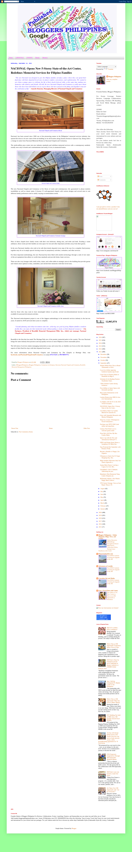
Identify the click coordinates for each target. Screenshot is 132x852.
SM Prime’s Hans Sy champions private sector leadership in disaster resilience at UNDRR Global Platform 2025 (108, 664)
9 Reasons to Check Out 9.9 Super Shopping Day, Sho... (110, 457)
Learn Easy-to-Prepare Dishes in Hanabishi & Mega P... (109, 375)
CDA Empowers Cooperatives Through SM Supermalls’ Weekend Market (113, 756)
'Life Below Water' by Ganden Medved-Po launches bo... (109, 411)
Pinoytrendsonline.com (106, 554)
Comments (102, 180)
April (102, 500)
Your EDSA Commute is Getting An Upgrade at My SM (113, 557)
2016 (100, 524)
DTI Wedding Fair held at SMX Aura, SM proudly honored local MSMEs (113, 717)
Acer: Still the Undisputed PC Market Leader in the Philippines (113, 684)
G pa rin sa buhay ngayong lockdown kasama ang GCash (109, 371)
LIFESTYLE (20, 58)
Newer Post (14, 428)
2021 (100, 352)
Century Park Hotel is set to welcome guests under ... (108, 429)
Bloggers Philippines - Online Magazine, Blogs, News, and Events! (108, 536)
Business (45, 58)
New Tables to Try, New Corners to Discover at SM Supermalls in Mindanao (112, 596)
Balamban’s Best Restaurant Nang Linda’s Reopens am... (110, 475)
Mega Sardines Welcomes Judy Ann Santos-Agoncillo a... (110, 461)
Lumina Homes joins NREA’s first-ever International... (110, 398)
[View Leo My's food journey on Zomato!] (107, 608)
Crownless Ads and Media (107, 578)
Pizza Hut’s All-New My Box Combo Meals (108, 434)
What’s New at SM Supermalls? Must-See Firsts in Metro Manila (113, 700)
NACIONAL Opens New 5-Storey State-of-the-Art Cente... (110, 407)
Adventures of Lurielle (106, 566)
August (102, 488)
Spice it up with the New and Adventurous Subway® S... (109, 438)
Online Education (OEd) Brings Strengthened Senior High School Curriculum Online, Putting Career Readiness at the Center (108, 545)
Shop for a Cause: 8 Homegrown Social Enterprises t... (109, 420)
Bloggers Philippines (35, 365)
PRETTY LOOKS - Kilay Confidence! (112, 628)
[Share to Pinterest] (49, 362)
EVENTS (29, 58)
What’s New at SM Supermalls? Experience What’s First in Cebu (114, 645)
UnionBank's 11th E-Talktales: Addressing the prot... (109, 470)
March (102, 503)
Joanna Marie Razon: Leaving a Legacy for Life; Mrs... (109, 466)
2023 (100, 346)
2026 (100, 337)
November (103, 357)
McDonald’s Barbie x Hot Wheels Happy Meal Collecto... (110, 479)
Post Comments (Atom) (26, 432)
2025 (100, 340)
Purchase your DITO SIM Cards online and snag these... (109, 425)
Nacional (58, 365)
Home (11, 58)
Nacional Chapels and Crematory (70, 365)
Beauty (37, 58)
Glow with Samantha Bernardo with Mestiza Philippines (110, 416)
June (101, 494)
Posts (100, 176)
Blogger (74, 828)
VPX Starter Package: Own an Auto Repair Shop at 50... (110, 484)
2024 (100, 343)
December (103, 354)
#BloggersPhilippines (22, 365)
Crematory (44, 365)
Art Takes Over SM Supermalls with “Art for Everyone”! (113, 789)
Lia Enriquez (51, 365)
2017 (100, 521)
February (103, 506)
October (102, 360)
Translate (110, 69)
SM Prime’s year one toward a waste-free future (113, 773)
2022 (100, 349)
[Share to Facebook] (47, 362)
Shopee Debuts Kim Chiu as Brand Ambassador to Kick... (110, 366)
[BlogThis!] (43, 362)
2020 (100, 512)
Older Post (87, 428)
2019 (100, 515)
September (103, 363)
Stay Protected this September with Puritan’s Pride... (110, 448)
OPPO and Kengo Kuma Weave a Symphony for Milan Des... (110, 443)
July (101, 491)
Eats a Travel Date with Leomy (108, 590)
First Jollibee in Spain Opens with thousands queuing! (110, 389)
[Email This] (41, 362)
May (101, 497)
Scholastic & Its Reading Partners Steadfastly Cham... (110, 380)
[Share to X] (45, 362)
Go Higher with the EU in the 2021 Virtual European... (110, 402)
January (102, 509)
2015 (100, 527)
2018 (100, 518)
